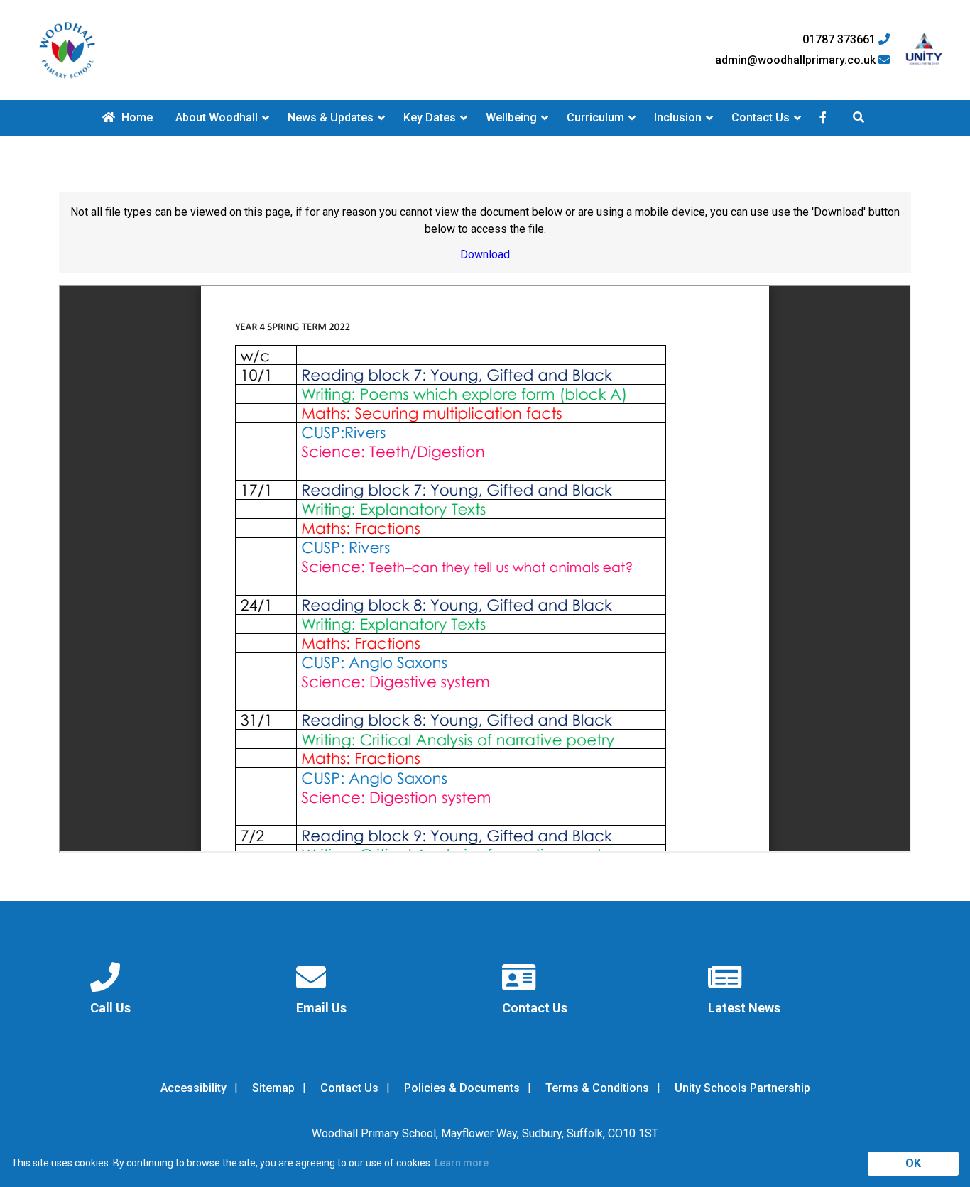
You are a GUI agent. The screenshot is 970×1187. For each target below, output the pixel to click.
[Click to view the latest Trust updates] (924, 50)
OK (913, 1163)
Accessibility (193, 1088)
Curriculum (595, 117)
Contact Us (760, 117)
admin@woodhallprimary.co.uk (796, 60)
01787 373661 (840, 39)
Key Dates (429, 117)
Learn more (462, 1163)
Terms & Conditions (597, 1088)
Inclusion (678, 117)
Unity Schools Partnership (742, 1088)
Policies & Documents (462, 1088)
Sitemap (273, 1088)
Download (485, 254)
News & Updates (331, 117)
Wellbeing (511, 117)
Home (136, 117)
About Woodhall (216, 117)
